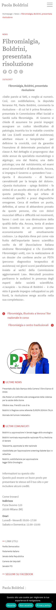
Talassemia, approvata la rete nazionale (19, 445)
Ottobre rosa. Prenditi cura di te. (16, 405)
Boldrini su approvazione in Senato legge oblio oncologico (27, 432)
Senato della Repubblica (13, 556)
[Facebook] (5, 72)
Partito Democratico (10, 546)
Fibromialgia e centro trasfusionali (28, 325)
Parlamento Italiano (10, 551)
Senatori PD (7, 566)
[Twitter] (10, 72)
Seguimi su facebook (19, 574)
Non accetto (26, 605)
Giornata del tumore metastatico (16, 415)
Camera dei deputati (11, 561)
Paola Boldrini (15, 5)
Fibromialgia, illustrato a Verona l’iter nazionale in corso (29, 315)
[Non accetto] (52, 601)
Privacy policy (43, 605)
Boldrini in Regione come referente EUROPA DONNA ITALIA (27, 410)
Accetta (11, 605)
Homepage (7, 13)
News (16, 13)
